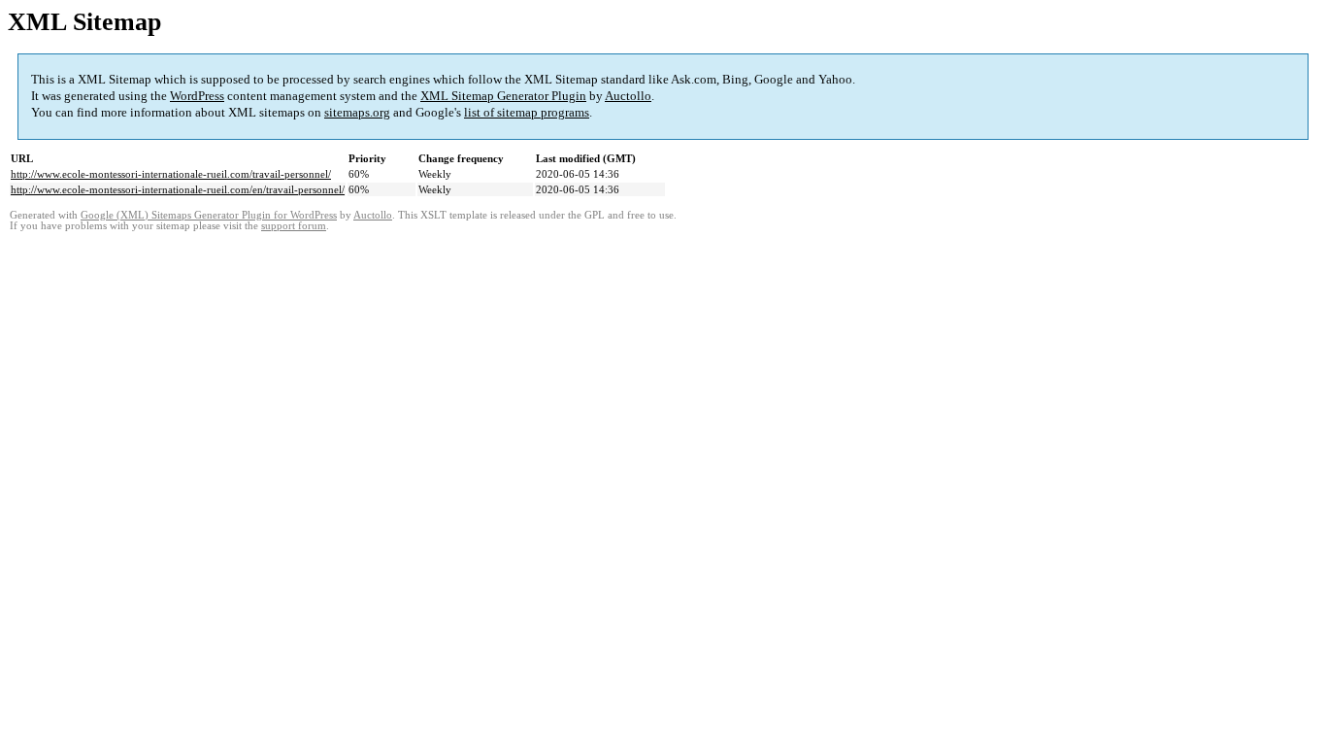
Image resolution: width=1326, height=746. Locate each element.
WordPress (197, 95)
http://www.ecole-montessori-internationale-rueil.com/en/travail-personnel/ (178, 189)
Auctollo (628, 95)
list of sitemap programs (526, 112)
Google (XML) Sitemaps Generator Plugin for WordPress (209, 215)
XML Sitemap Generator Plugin (503, 95)
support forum (293, 225)
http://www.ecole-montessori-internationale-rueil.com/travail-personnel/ (171, 174)
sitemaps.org (357, 112)
